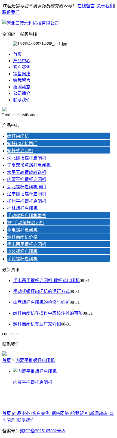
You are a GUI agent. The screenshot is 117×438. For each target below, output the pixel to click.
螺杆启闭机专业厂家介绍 (37, 324)
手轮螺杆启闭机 (22, 258)
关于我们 (105, 6)
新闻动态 (21, 87)
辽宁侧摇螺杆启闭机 (26, 194)
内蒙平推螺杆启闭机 (26, 179)
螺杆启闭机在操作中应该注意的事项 (48, 313)
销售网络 (21, 73)
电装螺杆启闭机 (22, 251)
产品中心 (21, 60)
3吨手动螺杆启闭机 (25, 222)
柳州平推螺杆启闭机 (26, 201)
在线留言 (86, 6)
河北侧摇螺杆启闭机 (26, 158)
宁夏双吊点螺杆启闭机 (29, 165)
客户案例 (21, 67)
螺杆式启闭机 (20, 150)
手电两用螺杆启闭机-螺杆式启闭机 (46, 280)
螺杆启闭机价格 (22, 237)
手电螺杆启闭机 (22, 230)
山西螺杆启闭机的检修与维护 (41, 302)
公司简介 (21, 93)
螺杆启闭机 (18, 136)
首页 (17, 54)
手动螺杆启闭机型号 (26, 215)
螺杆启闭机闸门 (22, 143)
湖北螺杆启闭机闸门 (26, 186)
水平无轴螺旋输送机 (26, 172)
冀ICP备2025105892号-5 (42, 430)
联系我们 (11, 12)
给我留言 (21, 80)
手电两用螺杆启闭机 (26, 244)
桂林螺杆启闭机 (22, 208)
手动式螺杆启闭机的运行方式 (41, 291)
